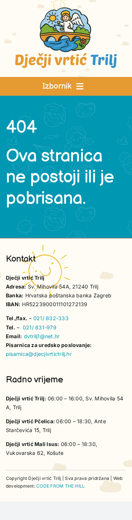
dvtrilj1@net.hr (42, 336)
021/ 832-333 (51, 318)
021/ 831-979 (39, 327)
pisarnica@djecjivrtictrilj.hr (39, 354)
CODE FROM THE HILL (60, 486)
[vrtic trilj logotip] (66, 9)
